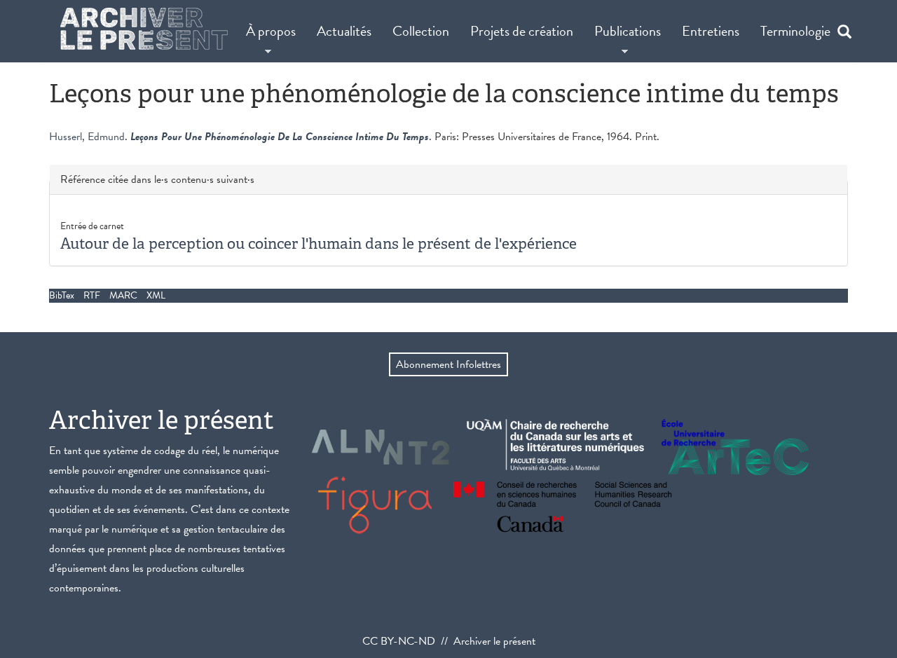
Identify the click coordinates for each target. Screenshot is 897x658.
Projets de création (521, 30)
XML (155, 295)
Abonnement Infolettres (448, 364)
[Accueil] (144, 29)
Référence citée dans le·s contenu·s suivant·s (157, 180)
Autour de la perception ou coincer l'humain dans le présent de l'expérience (318, 243)
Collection (420, 30)
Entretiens (710, 30)
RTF (91, 295)
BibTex (61, 295)
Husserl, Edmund (87, 136)
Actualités (344, 30)
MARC (123, 295)
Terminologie (795, 30)
